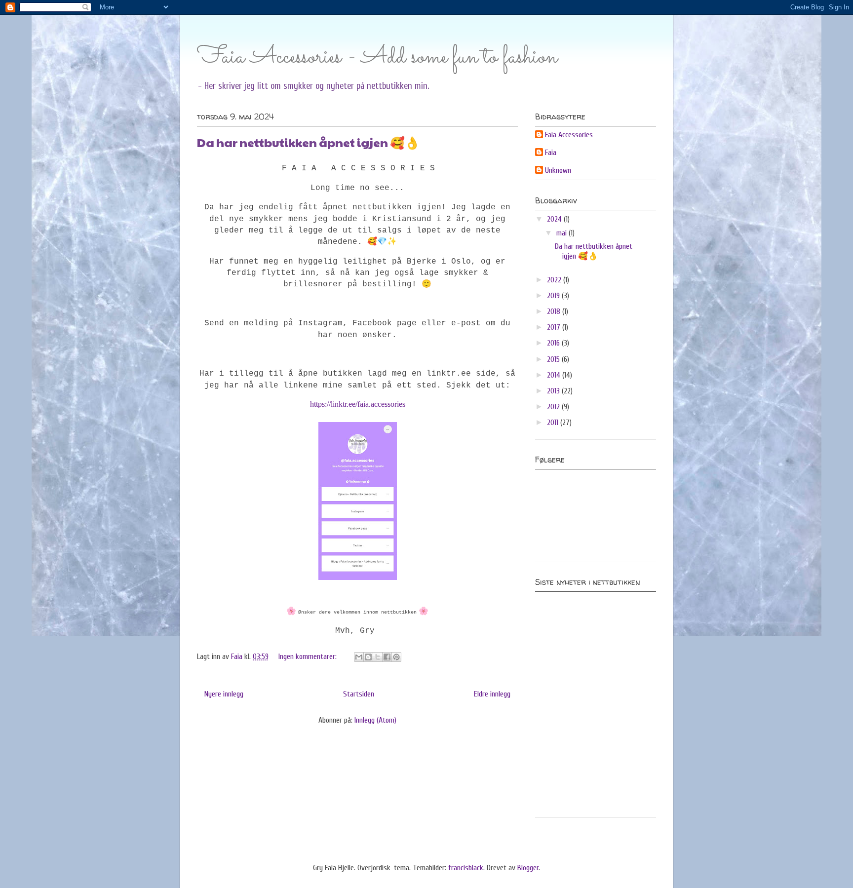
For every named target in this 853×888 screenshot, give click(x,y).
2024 (555, 219)
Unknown (558, 170)
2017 (554, 327)
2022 (555, 279)
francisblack (465, 867)
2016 (554, 343)
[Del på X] (378, 657)
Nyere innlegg (223, 694)
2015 (554, 359)
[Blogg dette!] (368, 657)
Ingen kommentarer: (308, 656)
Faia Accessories (569, 134)
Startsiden (358, 694)
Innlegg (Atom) (375, 720)
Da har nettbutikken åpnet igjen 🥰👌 (308, 142)
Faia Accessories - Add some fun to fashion (377, 57)
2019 (554, 295)
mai (562, 233)
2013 (554, 390)
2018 (554, 311)
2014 (554, 375)
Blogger (528, 867)
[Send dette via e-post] (359, 657)
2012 (554, 406)
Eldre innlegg (492, 694)
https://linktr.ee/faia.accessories (357, 404)
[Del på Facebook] (387, 657)
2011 (553, 422)
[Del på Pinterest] (396, 657)
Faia (550, 152)
